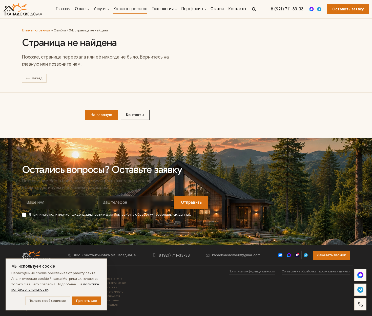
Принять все (86, 301)
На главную (101, 115)
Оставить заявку (348, 9)
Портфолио (192, 8)
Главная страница (36, 30)
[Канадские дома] (37, 255)
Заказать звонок (331, 255)
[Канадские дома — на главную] (22, 9)
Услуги (99, 8)
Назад (34, 78)
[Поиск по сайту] (254, 9)
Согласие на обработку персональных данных (316, 271)
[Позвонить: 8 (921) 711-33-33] (360, 304)
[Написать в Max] (360, 275)
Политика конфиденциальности (252, 271)
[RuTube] (297, 255)
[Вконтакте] (280, 255)
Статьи (217, 8)
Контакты (237, 8)
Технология (163, 8)
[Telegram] (319, 9)
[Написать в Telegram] (360, 290)
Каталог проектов (130, 8)
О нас (80, 8)
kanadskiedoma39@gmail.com (236, 255)
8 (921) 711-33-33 (287, 9)
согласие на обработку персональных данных (152, 214)
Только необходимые (47, 301)
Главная (63, 8)
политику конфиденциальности (75, 214)
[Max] (311, 9)
